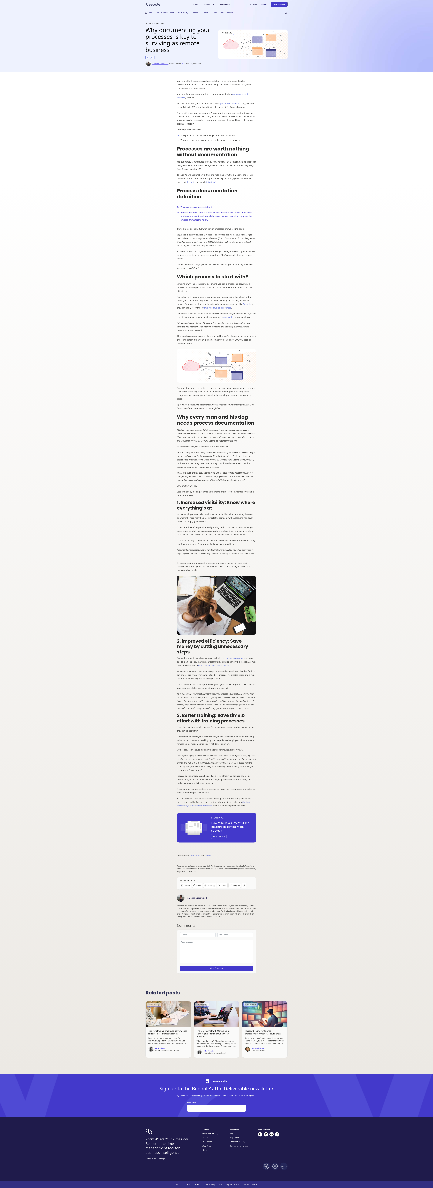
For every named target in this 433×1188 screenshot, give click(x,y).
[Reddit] (277, 1134)
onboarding (228, 317)
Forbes (208, 855)
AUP (178, 1184)
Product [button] (196, 4)
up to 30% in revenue (229, 103)
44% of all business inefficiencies (214, 665)
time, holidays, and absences (217, 307)
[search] (285, 12)
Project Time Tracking (210, 1133)
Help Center (234, 1137)
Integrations (206, 1146)
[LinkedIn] (260, 1134)
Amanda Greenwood (197, 897)
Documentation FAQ (237, 1142)
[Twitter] (266, 1134)
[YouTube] (271, 1134)
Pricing (207, 4)
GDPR (197, 1184)
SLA (220, 1184)
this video (210, 182)
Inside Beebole (226, 12)
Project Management (165, 12)
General (194, 12)
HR (152, 57)
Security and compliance (239, 1146)
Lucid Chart (194, 855)
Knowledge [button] (225, 4)
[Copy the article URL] (244, 885)
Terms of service (250, 1184)
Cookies (187, 1184)
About (215, 4)
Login (265, 4)
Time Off (205, 1137)
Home (148, 23)
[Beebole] (152, 4)
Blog (150, 12)
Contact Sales (251, 4)
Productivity (183, 12)
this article (192, 182)
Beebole (247, 304)
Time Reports (207, 1142)
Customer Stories (209, 12)
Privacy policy (209, 1184)
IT (147, 57)
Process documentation (192, 212)
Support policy (232, 1184)
